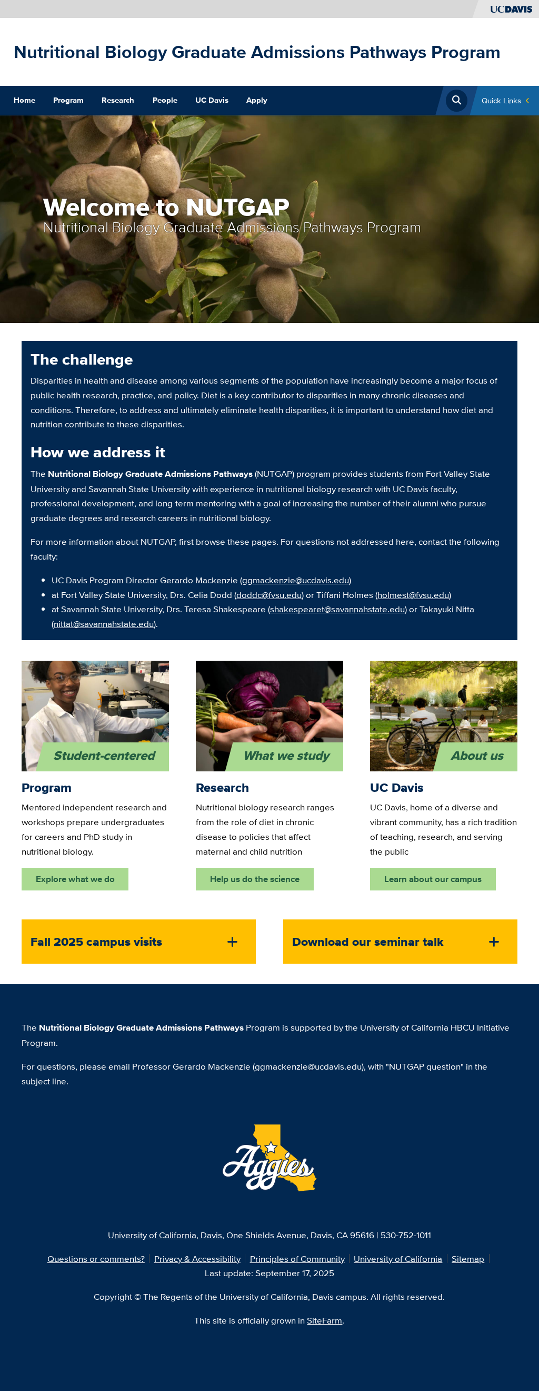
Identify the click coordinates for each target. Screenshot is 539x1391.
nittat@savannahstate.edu (104, 623)
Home (24, 100)
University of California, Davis (165, 1234)
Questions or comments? (96, 1258)
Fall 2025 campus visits (96, 942)
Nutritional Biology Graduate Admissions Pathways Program (257, 51)
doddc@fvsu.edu (269, 594)
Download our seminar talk (368, 942)
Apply (256, 100)
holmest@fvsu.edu (413, 594)
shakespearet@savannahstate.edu (337, 608)
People (165, 100)
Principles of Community (297, 1258)
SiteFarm (324, 1320)
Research (118, 100)
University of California (398, 1258)
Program (68, 100)
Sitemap (468, 1258)
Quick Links (501, 100)
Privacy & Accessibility (197, 1258)
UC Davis (211, 100)
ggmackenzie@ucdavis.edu (295, 579)
